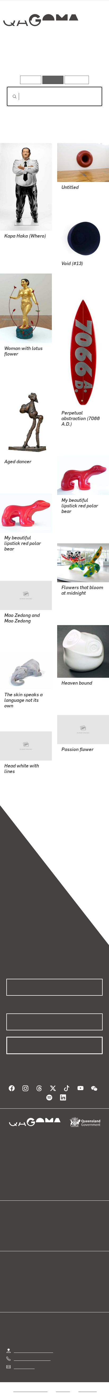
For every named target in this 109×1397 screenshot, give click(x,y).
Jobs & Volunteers (30, 1383)
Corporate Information (59, 1390)
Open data (15, 1224)
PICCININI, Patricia (78, 690)
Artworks (21, 60)
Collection (40, 39)
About (62, 1231)
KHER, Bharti (16, 713)
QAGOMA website (23, 1231)
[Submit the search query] (10, 96)
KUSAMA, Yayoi (75, 600)
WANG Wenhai (17, 628)
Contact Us (24, 1360)
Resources (77, 80)
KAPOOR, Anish (76, 195)
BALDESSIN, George (23, 469)
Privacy (63, 1383)
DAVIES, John (17, 779)
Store (11, 1237)
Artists (53, 60)
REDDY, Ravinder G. (22, 361)
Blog (61, 1224)
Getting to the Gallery (33, 1344)
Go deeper (86, 60)
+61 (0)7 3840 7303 (32, 1352)
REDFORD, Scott (76, 431)
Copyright (88, 1383)
